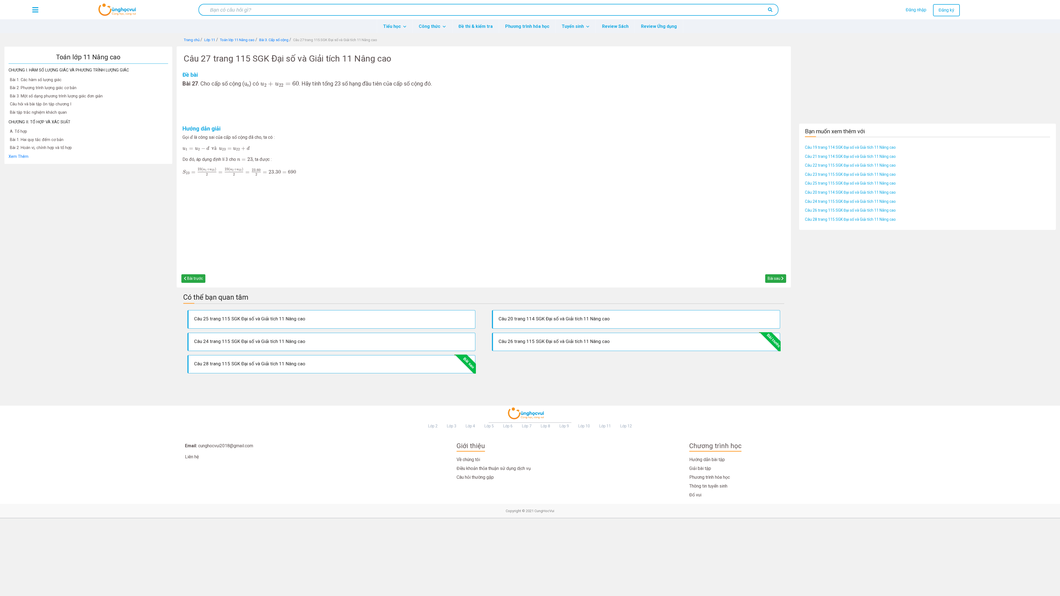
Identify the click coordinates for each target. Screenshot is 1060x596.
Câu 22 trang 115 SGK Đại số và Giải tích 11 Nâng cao (850, 165)
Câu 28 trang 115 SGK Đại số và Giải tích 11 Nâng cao (850, 219)
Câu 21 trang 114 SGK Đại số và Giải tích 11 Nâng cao (850, 156)
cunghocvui (118, 12)
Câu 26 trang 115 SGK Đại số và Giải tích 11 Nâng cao (850, 210)
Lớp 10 (584, 426)
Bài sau (774, 278)
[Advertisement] (88, 247)
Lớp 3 (451, 426)
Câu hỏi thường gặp (475, 477)
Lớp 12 (626, 426)
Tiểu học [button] (392, 26)
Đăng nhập (916, 9)
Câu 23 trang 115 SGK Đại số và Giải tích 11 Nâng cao (850, 174)
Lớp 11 (605, 426)
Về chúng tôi (468, 459)
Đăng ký (946, 10)
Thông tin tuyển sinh (708, 486)
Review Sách (615, 26)
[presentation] (279, 84)
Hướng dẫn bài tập (707, 459)
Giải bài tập (700, 468)
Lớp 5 (489, 426)
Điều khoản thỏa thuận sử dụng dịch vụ (494, 468)
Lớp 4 (470, 426)
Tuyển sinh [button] (573, 26)
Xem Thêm (18, 156)
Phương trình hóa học (527, 26)
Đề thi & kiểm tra (476, 26)
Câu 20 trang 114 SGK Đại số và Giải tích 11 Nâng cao (850, 192)
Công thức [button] (430, 26)
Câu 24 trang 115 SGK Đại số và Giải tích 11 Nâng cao (850, 201)
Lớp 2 (433, 426)
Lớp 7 (526, 426)
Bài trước (194, 278)
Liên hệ (192, 456)
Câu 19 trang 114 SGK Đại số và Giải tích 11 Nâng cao (850, 147)
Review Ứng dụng (659, 26)
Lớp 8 (545, 426)
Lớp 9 (564, 426)
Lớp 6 (508, 426)
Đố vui (695, 494)
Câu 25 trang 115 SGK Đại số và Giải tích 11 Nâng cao (850, 183)
